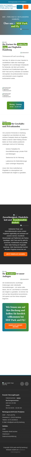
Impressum (5, 434)
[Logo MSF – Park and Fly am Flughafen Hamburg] (8, 383)
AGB (3, 429)
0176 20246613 (22, 2)
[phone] (27, 384)
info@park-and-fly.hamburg (15, 422)
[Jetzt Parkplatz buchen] (25, 7)
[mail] (22, 384)
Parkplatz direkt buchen (9, 431)
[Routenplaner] (15, 355)
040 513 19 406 (11, 403)
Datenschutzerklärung (9, 436)
